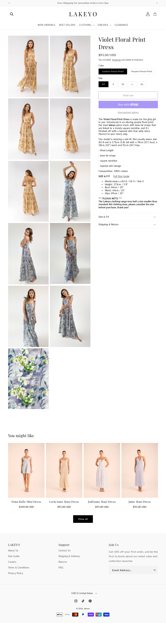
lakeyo (87, 608)
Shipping (116, 60)
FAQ (61, 567)
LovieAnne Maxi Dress (64, 501)
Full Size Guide (121, 176)
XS (105, 85)
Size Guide (13, 556)
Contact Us (65, 550)
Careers (12, 561)
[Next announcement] (156, 3)
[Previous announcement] (9, 3)
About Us (13, 550)
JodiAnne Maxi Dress (102, 501)
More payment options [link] (128, 112)
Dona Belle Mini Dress (26, 501)
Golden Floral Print (114, 72)
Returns (63, 561)
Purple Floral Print (143, 72)
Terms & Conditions (18, 567)
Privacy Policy (15, 573)
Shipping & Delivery (69, 556)
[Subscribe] (154, 570)
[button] (11, 14)
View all (83, 518)
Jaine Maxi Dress (140, 501)
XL (144, 85)
